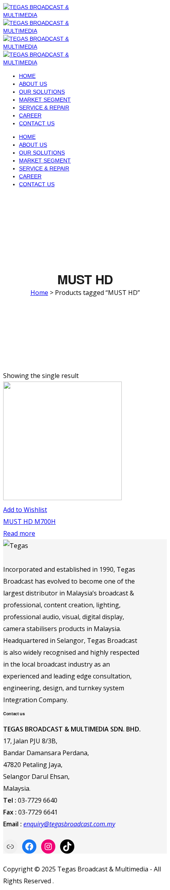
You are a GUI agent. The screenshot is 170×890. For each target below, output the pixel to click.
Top (163, 883)
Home (27, 76)
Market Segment (45, 99)
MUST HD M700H (29, 521)
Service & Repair (44, 107)
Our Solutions (42, 92)
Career (30, 115)
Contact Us (37, 123)
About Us (33, 84)
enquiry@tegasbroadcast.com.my (69, 824)
